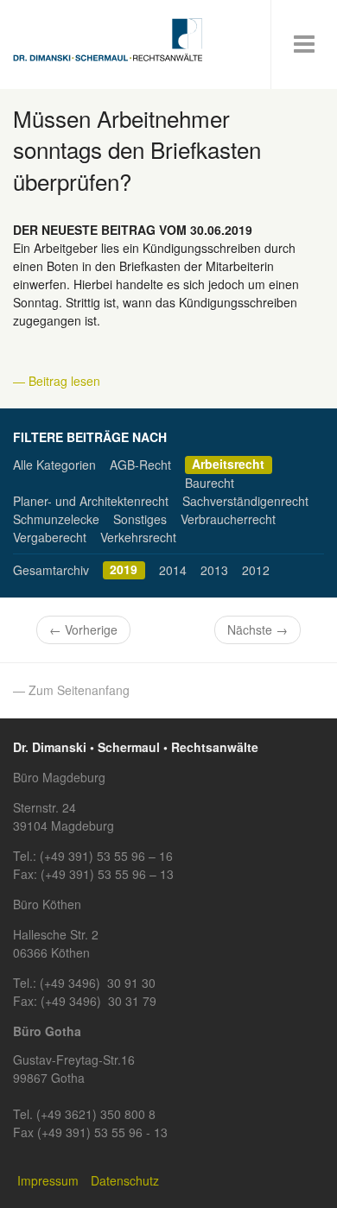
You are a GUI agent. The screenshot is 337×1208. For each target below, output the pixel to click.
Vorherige (83, 629)
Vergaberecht (49, 537)
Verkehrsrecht (138, 537)
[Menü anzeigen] (304, 44)
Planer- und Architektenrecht (90, 500)
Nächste (257, 629)
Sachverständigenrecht (245, 500)
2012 (256, 570)
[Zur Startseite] (108, 39)
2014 (173, 570)
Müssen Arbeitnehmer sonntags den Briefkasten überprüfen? (137, 149)
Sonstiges (140, 519)
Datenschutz (125, 1180)
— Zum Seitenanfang (71, 690)
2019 (123, 570)
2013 (214, 570)
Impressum (48, 1180)
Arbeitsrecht (228, 464)
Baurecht (209, 482)
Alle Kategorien (54, 464)
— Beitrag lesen (56, 380)
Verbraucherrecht (228, 519)
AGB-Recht (140, 464)
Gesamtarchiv (51, 570)
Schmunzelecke (56, 519)
